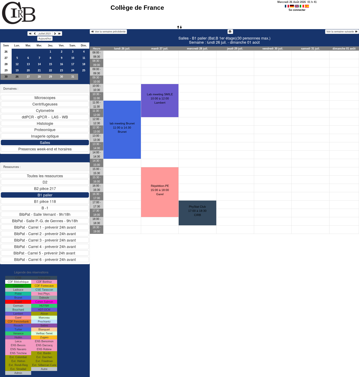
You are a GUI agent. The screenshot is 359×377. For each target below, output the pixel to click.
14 (39, 64)
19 (17, 70)
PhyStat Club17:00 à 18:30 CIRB (197, 211)
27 (6, 58)
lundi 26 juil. (122, 48)
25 (83, 70)
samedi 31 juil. (310, 48)
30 (6, 76)
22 (50, 70)
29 (6, 70)
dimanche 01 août (344, 48)
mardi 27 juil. (159, 48)
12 (17, 64)
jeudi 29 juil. (235, 48)
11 (83, 58)
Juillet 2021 (44, 33)
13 (28, 64)
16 (61, 64)
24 (72, 70)
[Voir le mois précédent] (34, 33)
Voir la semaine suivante (340, 31)
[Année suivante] (59, 33)
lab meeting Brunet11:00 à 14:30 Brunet (122, 127)
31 (72, 76)
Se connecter (297, 9)
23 (61, 70)
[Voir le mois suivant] (54, 33)
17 (72, 64)
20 (28, 70)
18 (83, 64)
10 (72, 58)
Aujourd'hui (44, 38)
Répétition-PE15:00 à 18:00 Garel (160, 190)
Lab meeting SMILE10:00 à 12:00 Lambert (160, 98)
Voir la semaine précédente (109, 31)
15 (50, 64)
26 (6, 51)
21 (39, 70)
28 (6, 64)
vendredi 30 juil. (272, 48)
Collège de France (137, 7)
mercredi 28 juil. (197, 48)
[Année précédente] (29, 33)
